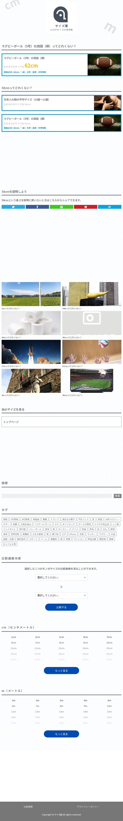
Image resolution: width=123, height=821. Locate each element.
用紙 (5, 519)
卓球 (5, 534)
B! (109, 207)
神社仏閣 (92, 539)
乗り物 (55, 534)
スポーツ (33, 539)
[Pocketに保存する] (85, 207)
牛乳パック (83, 519)
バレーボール (35, 529)
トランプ (54, 519)
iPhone (73, 534)
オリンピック (68, 524)
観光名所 (21, 539)
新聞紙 (26, 534)
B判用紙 (25, 519)
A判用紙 (14, 519)
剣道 (84, 529)
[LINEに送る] (61, 207)
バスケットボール (43, 524)
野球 (113, 529)
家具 (92, 529)
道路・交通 (8, 539)
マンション (79, 539)
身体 (47, 529)
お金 (113, 534)
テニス (75, 529)
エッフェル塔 (9, 544)
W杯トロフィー (113, 519)
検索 (117, 495)
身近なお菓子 (68, 519)
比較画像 (28, 806)
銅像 (111, 539)
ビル (57, 524)
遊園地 (54, 539)
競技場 (102, 539)
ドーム (44, 539)
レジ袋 (116, 524)
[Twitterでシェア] (13, 207)
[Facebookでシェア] (37, 207)
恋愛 (82, 534)
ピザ (64, 534)
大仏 (105, 529)
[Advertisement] (61, 157)
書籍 (45, 519)
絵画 (15, 524)
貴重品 (36, 519)
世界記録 (15, 534)
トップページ (11, 422)
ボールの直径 (84, 524)
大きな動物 (38, 534)
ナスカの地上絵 (101, 524)
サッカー (91, 534)
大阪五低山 (26, 524)
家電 (68, 539)
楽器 (100, 519)
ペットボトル (9, 529)
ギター (6, 524)
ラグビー (103, 534)
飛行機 (22, 529)
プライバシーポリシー (88, 806)
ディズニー (63, 529)
